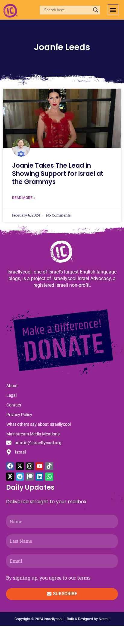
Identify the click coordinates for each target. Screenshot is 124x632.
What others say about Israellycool (38, 424)
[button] (113, 10)
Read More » (23, 198)
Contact (13, 405)
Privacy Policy (19, 414)
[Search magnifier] (95, 10)
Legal (11, 395)
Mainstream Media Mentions (33, 433)
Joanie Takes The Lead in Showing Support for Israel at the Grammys (58, 173)
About (12, 385)
